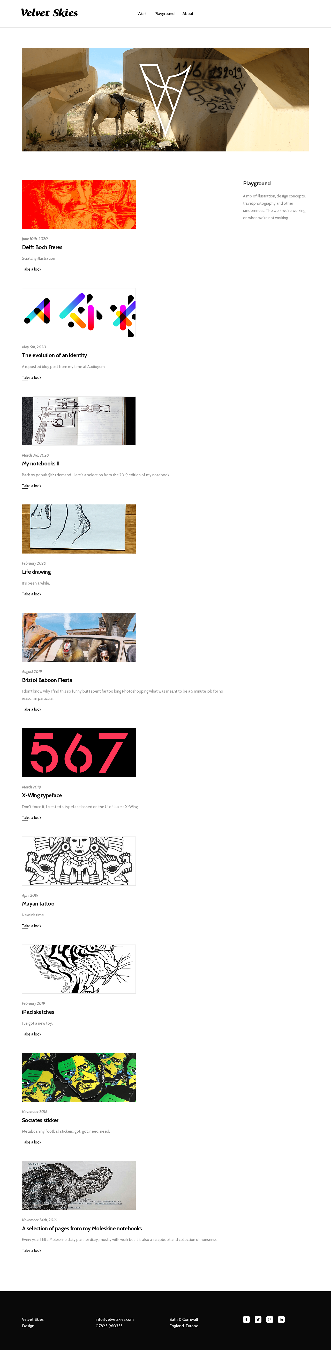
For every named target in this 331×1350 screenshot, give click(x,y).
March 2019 (31, 787)
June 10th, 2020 (35, 238)
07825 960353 (109, 1325)
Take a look (31, 269)
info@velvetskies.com (115, 1319)
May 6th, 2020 (34, 347)
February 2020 (34, 563)
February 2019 (33, 1003)
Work (142, 13)
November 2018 (35, 1111)
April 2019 (30, 895)
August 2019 (32, 671)
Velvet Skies (33, 1319)
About (187, 13)
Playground (164, 13)
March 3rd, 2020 (35, 455)
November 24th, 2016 (39, 1220)
